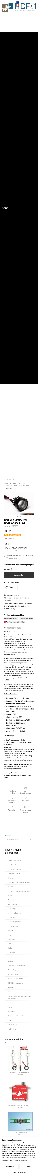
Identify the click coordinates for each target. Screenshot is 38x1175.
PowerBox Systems (14, 869)
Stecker (10, 992)
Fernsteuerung (13, 926)
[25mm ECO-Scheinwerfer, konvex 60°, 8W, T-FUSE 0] (19, 503)
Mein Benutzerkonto (25, 792)
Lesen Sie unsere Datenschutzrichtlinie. (15, 1160)
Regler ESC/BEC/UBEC (15, 978)
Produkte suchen (12, 792)
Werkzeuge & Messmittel (16, 1016)
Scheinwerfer (23, 483)
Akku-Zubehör (12, 904)
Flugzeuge (11, 935)
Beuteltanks (12, 878)
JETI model (11, 952)
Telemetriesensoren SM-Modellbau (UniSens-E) (19, 997)
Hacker (10, 948)
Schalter (10, 987)
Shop (6, 483)
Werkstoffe (11, 1011)
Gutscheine (11, 939)
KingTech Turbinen (14, 873)
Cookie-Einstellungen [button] (19, 1172)
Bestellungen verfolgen (12, 801)
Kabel (10, 957)
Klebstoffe (11, 961)
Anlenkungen (12, 908)
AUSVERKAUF (13, 1024)
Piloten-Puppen (13, 970)
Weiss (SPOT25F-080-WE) (17, 549)
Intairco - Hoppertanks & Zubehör (19, 882)
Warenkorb (12, 810)
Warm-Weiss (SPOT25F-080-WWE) (20, 557)
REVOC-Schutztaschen (15, 983)
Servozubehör (12, 900)
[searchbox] (19, 479)
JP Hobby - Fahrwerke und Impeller (19, 891)
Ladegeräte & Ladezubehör (17, 965)
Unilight (13, 483)
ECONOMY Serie (10, 486)
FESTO (10, 930)
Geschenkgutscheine (25, 811)
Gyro (9, 943)
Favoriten (25, 800)
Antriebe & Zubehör (14, 913)
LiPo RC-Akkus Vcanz (15, 860)
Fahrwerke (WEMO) (14, 922)
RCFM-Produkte (13, 974)
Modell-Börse (12, 1029)
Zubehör (10, 1020)
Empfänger (11, 917)
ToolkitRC (11, 1003)
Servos (10, 895)
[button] (11, 587)
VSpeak (10, 1007)
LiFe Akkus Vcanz (14, 865)
